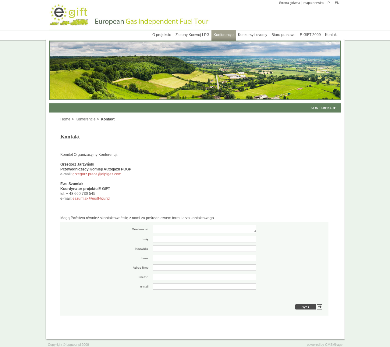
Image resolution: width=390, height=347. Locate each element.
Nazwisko (141, 248)
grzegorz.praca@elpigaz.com (97, 174)
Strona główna (289, 3)
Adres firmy (140, 267)
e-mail (144, 286)
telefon (143, 277)
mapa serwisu (313, 3)
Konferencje (86, 119)
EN (337, 3)
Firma (144, 258)
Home (65, 119)
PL (330, 3)
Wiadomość (140, 229)
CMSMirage (333, 344)
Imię (145, 239)
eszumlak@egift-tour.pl (91, 198)
